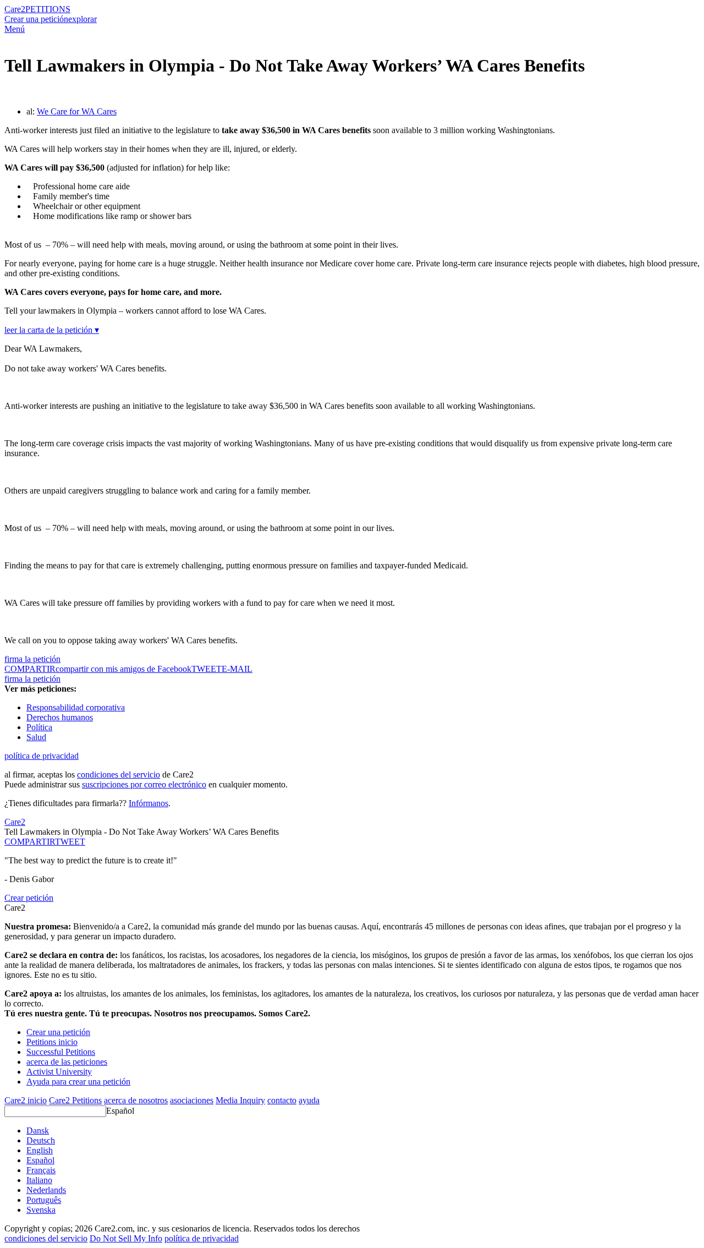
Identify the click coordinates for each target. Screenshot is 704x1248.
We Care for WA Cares (77, 111)
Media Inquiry (240, 1100)
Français (41, 1170)
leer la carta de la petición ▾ (51, 330)
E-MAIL (237, 669)
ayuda (309, 1100)
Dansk (37, 1130)
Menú (14, 29)
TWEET (206, 669)
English (39, 1150)
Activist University (59, 1071)
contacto (281, 1100)
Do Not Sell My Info (126, 1238)
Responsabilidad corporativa (75, 707)
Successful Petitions (60, 1052)
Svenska (41, 1209)
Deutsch (40, 1140)
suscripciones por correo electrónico (144, 784)
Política (39, 727)
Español (120, 1110)
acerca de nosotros (136, 1100)
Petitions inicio (52, 1042)
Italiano (39, 1180)
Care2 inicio (25, 1100)
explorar (82, 19)
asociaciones (191, 1100)
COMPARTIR (29, 841)
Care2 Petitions (75, 1100)
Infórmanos (148, 803)
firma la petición (32, 659)
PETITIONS (47, 9)
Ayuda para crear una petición (78, 1081)
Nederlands (46, 1190)
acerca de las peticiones (66, 1061)
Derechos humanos (59, 717)
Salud (36, 737)
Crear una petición (36, 19)
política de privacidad (41, 755)
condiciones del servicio (118, 774)
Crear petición (28, 897)
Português (43, 1200)
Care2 (14, 9)
